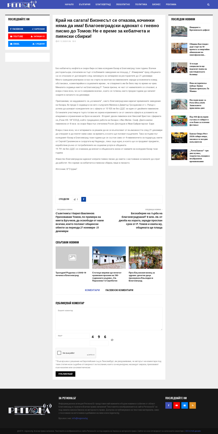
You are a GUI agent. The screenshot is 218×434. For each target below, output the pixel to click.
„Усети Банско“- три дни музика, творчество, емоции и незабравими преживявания (200, 156)
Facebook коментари (119, 290)
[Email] (184, 405)
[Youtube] (176, 405)
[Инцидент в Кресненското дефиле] (179, 31)
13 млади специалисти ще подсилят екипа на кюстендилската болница (198, 69)
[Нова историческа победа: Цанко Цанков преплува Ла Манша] (179, 87)
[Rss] (192, 405)
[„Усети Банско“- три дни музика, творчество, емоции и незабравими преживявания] (179, 154)
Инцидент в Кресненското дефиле (200, 29)
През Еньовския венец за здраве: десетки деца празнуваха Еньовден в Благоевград (142, 277)
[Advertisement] (110, 55)
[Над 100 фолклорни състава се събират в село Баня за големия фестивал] (179, 121)
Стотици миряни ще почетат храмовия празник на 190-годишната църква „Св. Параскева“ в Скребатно (106, 277)
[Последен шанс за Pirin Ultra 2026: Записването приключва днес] (179, 104)
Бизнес (156, 4)
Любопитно (123, 4)
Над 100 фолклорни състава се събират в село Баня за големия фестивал (199, 121)
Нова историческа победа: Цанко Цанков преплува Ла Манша (199, 87)
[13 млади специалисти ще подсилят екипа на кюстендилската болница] (179, 67)
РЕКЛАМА (171, 4)
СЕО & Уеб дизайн (193, 431)
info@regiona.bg (80, 418)
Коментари (92, 290)
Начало (69, 4)
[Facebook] (168, 405)
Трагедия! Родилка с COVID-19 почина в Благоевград (71, 274)
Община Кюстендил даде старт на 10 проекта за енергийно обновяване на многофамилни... (200, 49)
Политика (141, 4)
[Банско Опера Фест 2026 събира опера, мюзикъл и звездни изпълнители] (179, 137)
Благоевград (103, 4)
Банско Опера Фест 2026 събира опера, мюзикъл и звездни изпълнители (199, 138)
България (84, 4)
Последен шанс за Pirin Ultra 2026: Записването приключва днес (198, 104)
